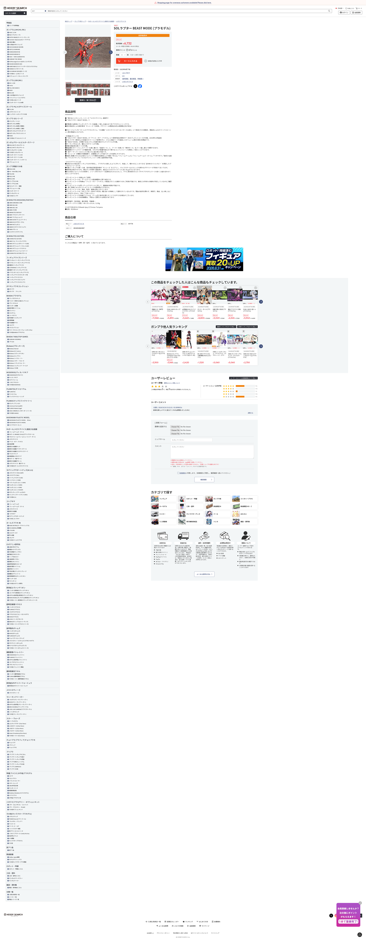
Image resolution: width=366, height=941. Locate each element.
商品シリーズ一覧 (14, 899)
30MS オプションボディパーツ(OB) (19, 243)
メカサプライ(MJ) (14, 475)
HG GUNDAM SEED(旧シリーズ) (18, 71)
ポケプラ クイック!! (15, 291)
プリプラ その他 (13, 769)
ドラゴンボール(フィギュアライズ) (19, 272)
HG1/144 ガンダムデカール (16, 147)
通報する (250, 413)
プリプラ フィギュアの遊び (16, 757)
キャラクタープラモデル (16, 841)
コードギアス (13, 315)
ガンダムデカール (14, 193)
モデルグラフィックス (15, 859)
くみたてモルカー (14, 382)
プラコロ (11, 342)
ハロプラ (11, 325)
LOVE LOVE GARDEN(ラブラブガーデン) (20, 709)
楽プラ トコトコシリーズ (16, 831)
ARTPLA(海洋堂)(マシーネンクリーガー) (20, 704)
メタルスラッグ (13, 816)
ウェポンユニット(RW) (15, 487)
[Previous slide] (65, 52)
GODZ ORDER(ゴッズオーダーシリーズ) (20, 411)
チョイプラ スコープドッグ (16, 638)
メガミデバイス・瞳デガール (17, 463)
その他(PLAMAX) (14, 413)
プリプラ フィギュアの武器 (16, 759)
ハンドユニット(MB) (15, 480)
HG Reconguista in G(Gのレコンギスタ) (20, 61)
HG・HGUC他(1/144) (15, 171)
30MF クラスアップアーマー (17, 215)
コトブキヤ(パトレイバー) (16, 662)
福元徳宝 (133, 78)
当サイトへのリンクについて (199, 933)
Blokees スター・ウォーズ (16, 361)
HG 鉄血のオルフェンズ (15, 44)
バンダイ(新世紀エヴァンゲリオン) (19, 590)
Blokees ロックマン (14, 356)
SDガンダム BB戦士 (14, 124)
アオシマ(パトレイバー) (15, 664)
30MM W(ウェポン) (14, 224)
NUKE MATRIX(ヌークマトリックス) (19, 525)
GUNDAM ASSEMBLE (15, 339)
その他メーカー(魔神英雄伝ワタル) (19, 679)
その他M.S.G (12, 497)
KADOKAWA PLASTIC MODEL (17, 422)
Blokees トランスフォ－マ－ (17, 363)
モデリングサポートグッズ (16, 516)
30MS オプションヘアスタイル (17, 248)
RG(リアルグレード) (14, 35)
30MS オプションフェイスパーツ (18, 251)
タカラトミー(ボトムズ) (15, 643)
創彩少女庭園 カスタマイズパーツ (18, 451)
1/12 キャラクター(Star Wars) (17, 723)
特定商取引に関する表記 (180, 933)
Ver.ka (11, 85)
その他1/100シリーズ (15, 100)
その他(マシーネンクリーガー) (17, 714)
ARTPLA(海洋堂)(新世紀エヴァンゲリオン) (21, 595)
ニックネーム (160, 439)
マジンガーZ (12, 581)
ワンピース (12, 824)
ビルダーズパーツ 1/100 (15, 157)
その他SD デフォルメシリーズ (17, 138)
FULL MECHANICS (14, 88)
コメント (158, 446)
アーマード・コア (14, 826)
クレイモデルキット (14, 298)
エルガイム (12, 313)
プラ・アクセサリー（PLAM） (17, 807)
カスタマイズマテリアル (16, 232)
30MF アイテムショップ (15, 217)
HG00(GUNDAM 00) (14, 52)
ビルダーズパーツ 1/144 (15, 155)
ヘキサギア (12, 514)
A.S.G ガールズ (13, 533)
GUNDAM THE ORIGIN (15, 59)
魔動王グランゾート (14, 574)
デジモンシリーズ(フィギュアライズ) (19, 263)
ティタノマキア (13, 377)
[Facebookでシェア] (140, 86)
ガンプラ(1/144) (13, 181)
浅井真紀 (125, 78)
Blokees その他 (13, 368)
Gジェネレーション (14, 121)
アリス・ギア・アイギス (16, 442)
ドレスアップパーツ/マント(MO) (18, 495)
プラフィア (12, 745)
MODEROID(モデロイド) (16, 375)
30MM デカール (13, 229)
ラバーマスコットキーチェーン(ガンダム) (20, 330)
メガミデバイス (13, 439)
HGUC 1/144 (12, 32)
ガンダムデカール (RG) (15, 150)
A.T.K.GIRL (12, 530)
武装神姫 (11, 444)
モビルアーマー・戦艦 (15, 186)
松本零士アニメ (13, 836)
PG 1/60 (11, 109)
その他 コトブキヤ (14, 519)
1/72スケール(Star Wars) (16, 731)
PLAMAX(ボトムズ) (14, 636)
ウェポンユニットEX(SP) (16, 490)
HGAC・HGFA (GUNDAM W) (17, 57)
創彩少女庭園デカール (15, 461)
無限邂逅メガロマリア (15, 456)
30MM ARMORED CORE (15, 203)
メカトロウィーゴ (14, 693)
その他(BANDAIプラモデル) (16, 332)
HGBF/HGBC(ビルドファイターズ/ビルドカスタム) (23, 66)
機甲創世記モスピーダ (15, 564)
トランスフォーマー (14, 781)
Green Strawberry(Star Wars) (18, 733)
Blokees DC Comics (15, 351)
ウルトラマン (13, 778)
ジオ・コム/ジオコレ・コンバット (18, 805)
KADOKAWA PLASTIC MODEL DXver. (20, 420)
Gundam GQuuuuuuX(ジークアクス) (19, 40)
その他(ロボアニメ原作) (15, 583)
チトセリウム (13, 394)
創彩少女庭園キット (14, 446)
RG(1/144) (12, 176)
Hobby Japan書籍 (14, 857)
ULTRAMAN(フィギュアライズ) (17, 267)
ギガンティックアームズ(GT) (17, 492)
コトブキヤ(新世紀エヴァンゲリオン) (19, 593)
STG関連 (11, 838)
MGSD (11, 136)
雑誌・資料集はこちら (15, 887)
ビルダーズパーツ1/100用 (16, 102)
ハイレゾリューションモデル (17, 98)
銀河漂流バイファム (14, 308)
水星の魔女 (12, 42)
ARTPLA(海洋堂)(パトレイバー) (18, 660)
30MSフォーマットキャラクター (18, 241)
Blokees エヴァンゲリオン (16, 353)
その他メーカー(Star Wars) (17, 736)
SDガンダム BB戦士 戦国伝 (16, 126)
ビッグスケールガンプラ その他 (18, 114)
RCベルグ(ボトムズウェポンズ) (18, 645)
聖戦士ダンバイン (14, 561)
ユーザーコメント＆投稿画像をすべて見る (243, 378)
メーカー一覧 (13, 897)
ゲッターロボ (13, 578)
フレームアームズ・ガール (16, 432)
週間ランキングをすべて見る (225, 327)
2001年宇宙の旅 (13, 786)
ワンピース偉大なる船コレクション (19, 301)
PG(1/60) (11, 174)
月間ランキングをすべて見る (247, 327)
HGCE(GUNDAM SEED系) (16, 47)
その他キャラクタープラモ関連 (17, 862)
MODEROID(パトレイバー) (16, 655)
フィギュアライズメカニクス (17, 282)
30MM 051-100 (13, 207)
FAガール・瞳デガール (15, 458)
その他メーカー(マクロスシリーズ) (19, 624)
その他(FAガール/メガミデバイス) (18, 466)
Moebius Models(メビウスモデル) (19, 793)
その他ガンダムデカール (16, 152)
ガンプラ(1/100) (13, 183)
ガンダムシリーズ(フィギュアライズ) (19, 260)
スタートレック (13, 783)
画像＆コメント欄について (172, 383)
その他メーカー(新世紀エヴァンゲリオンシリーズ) (23, 600)
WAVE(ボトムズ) (13, 633)
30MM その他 (13, 210)
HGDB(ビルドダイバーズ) (16, 69)
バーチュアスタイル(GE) (16, 478)
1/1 (123, 76)
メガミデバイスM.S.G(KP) (16, 473)
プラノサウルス (13, 303)
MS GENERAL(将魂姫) (15, 528)
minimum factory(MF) (15, 406)
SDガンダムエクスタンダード (17, 131)
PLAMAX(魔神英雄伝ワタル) (17, 676)
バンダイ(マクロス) (14, 607)
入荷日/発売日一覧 (14, 894)
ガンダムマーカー (14, 881)
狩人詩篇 (11, 535)
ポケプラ (11, 289)
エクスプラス (13, 795)
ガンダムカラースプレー (16, 878)
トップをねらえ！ (14, 557)
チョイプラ (12, 742)
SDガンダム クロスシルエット (17, 133)
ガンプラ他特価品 (14, 25)
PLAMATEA (12, 392)
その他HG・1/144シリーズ (16, 74)
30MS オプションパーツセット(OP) (19, 246)
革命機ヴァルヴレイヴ (15, 318)
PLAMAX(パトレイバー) (15, 657)
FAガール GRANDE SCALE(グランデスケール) (21, 434)
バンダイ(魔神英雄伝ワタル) (17, 674)
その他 (11, 843)
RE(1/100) (12, 179)
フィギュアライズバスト (16, 277)
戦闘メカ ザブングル (15, 549)
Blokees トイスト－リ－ (16, 358)
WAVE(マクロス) (13, 617)
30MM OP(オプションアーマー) (18, 220)
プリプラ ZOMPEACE (15, 766)
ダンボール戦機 (13, 306)
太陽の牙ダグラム (14, 547)
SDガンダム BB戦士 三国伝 (16, 128)
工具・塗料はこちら (14, 876)
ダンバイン (12, 310)
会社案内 (149, 933)
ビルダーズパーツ (14, 191)
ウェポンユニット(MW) (15, 485)
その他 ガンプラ (13, 196)
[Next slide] (111, 52)
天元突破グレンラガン (15, 552)
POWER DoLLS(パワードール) (17, 819)
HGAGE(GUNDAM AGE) (15, 64)
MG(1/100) (12, 169)
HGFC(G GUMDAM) (14, 49)
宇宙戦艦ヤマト (13, 323)
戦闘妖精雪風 (13, 790)
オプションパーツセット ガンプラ (18, 76)
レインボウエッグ (14, 712)
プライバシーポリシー (163, 933)
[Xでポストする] (135, 86)
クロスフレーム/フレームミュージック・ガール (22, 437)
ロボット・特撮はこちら (16, 869)
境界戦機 (11, 320)
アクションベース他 (14, 188)
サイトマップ (215, 933)
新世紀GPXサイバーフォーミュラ (18, 686)
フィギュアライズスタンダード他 (18, 275)
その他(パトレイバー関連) (16, 667)
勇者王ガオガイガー (14, 554)
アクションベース (14, 162)
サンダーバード (13, 788)
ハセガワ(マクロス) (14, 612)
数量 (117, 55)
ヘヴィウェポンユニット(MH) (17, 482)
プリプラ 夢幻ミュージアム (16, 762)
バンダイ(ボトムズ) (14, 631)
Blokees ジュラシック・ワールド (18, 366)
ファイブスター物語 (14, 829)
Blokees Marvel (13, 349)
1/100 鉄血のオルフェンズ (16, 95)
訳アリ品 (11, 850)
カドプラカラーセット (15, 425)
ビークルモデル (13, 721)
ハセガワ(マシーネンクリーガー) (18, 699)
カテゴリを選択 (10, 13)
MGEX (11, 90)
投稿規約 (183, 473)
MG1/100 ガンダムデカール (16, 145)
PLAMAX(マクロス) (14, 609)
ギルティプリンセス (14, 403)
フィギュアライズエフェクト (17, 280)
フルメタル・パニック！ (16, 821)
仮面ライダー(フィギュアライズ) (18, 270)
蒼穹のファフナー (14, 569)
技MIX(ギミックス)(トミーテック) (18, 622)
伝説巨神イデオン (14, 559)
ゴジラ (11, 776)
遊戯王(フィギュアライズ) (16, 265)
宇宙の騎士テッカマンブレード (17, 571)
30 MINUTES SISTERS (15, 239)
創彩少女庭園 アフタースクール (18, 449)
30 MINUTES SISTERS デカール (18, 253)
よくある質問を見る (203, 574)
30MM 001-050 (13, 205)
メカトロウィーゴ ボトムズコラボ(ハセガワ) (21, 641)
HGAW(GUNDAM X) (14, 54)
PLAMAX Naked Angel (15, 408)
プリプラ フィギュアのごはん (17, 754)
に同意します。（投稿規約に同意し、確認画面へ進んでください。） (205, 473)
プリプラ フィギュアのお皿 (16, 764)
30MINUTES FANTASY (15, 212)
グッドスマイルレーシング (16, 396)
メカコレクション (14, 327)
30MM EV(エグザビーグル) (16, 222)
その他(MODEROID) (14, 385)
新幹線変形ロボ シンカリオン (17, 576)
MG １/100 (12, 83)
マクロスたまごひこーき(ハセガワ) (19, 614)
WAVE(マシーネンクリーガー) (17, 702)
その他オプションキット (16, 809)
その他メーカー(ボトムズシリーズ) (19, 648)
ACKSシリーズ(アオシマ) (16, 619)
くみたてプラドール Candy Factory (19, 833)
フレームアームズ (14, 504)
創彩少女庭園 (13, 511)
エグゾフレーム (13, 380)
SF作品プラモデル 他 (15, 798)
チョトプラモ (13, 747)
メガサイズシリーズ (14, 112)
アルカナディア (13, 454)
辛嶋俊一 (140, 78)
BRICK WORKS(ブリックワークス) (18, 707)
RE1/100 (11, 93)
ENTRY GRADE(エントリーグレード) (19, 37)
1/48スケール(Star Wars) (16, 728)
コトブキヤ (126, 73)
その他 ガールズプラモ (15, 540)
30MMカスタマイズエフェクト (17, 227)
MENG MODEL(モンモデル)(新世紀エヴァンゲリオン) (24, 598)
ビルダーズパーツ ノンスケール (18, 160)
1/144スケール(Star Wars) (16, 726)
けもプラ (11, 538)
